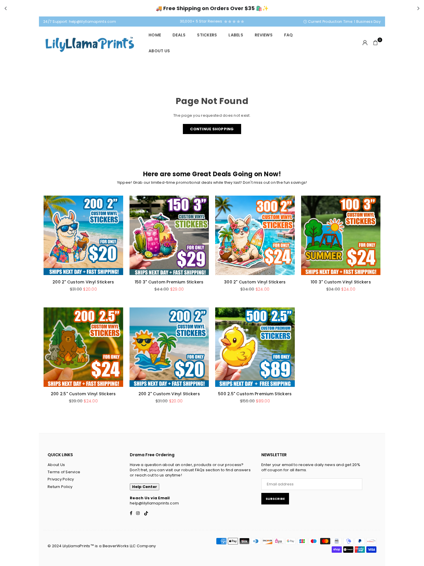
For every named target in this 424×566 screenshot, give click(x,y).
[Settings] (365, 43)
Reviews (264, 35)
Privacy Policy (61, 479)
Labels (235, 35)
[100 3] (341, 235)
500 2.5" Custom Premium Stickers (255, 394)
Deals (178, 35)
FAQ (288, 35)
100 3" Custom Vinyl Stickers (341, 282)
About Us (159, 51)
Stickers (207, 35)
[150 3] (169, 235)
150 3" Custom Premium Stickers (169, 282)
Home (155, 35)
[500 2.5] (255, 347)
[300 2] (255, 235)
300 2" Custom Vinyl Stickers (255, 282)
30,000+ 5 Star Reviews (202, 21)
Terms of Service (64, 472)
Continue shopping (212, 129)
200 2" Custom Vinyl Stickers (83, 282)
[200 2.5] (83, 347)
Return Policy (60, 486)
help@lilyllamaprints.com (92, 21)
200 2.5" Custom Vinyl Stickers (83, 394)
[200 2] (83, 235)
